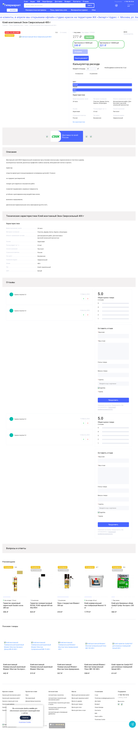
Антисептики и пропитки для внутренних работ (57, 699)
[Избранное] (121, 5)
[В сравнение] (21, 567)
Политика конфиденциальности (104, 698)
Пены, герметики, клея (58, 10)
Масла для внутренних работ (81, 695)
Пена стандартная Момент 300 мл (68, 604)
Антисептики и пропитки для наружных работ (57, 708)
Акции (32, 1)
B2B (38, 1)
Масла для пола (77, 707)
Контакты (77, 1)
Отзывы (86, 1)
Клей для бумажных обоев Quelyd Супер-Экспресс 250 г (122, 605)
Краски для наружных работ (11, 698)
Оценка (101, 391)
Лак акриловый (30, 698)
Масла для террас (77, 704)
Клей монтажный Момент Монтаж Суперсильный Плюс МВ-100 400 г (94, 667)
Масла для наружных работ (80, 698)
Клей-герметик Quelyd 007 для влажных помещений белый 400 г (122, 667)
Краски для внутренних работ (11, 695)
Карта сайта (98, 716)
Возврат (68, 1)
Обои (94, 10)
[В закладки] (25, 567)
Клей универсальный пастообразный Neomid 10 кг (95, 605)
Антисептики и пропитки (56, 695)
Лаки (26, 695)
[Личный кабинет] (112, 5)
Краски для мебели (8, 704)
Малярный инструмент (79, 10)
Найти (90, 5)
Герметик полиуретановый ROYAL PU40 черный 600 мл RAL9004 (41, 605)
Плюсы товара (102, 362)
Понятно (25, 717)
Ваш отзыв (102, 341)
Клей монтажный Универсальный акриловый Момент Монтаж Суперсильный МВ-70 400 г (41, 667)
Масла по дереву (77, 701)
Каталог (13, 10)
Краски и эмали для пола (10, 701)
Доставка (58, 1)
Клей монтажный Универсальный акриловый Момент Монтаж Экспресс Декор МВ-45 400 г (14, 667)
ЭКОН (125, 32)
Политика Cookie (25, 722)
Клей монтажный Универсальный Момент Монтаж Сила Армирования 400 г (68, 667)
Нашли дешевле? (81, 58)
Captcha (101, 379)
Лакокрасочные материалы (35, 10)
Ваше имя (102, 332)
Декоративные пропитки (33, 701)
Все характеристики (79, 122)
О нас (96, 695)
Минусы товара (102, 371)
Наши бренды (47, 1)
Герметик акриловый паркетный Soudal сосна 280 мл (13, 605)
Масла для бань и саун (79, 710)
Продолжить (113, 400)
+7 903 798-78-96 (129, 1)
